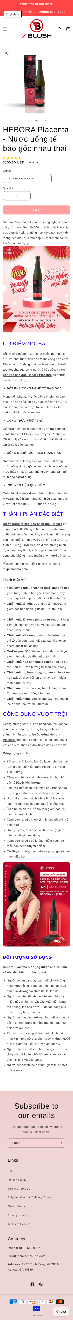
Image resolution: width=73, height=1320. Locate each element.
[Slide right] (45, 120)
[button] (5, 29)
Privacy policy (17, 1215)
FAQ (11, 1171)
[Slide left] (28, 120)
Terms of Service (19, 1188)
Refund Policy (17, 1179)
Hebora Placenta (14, 222)
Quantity (8, 188)
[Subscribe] (60, 1143)
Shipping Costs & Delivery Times (29, 1197)
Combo (7, 170)
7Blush (40, 1315)
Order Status (16, 1206)
